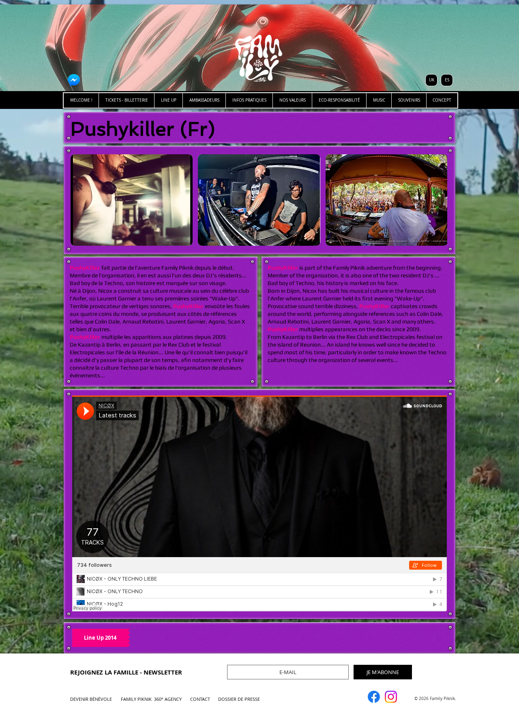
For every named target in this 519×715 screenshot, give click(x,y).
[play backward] (81, 200)
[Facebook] (374, 697)
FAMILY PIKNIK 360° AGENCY (151, 699)
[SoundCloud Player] (259, 503)
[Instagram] (391, 697)
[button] (132, 200)
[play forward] (437, 200)
